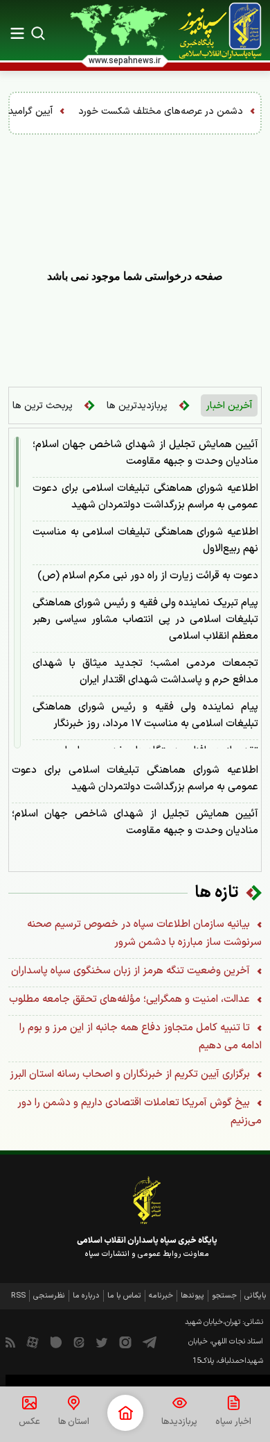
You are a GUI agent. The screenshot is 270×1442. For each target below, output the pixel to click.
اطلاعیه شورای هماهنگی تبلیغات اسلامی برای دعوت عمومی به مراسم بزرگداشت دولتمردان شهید (145, 496)
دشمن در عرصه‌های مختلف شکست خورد (182, 111)
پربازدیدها (179, 1422)
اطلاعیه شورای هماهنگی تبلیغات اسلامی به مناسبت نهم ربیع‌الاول (145, 540)
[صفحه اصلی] (125, 1413)
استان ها (73, 1422)
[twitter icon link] (102, 1342)
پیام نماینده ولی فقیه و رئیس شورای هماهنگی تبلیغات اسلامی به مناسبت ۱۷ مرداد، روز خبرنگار (145, 715)
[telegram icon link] (149, 1342)
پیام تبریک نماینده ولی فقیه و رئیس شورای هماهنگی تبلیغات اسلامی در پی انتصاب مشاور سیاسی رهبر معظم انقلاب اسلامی (145, 619)
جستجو (224, 1296)
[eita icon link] (78, 1342)
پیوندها (192, 1296)
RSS (18, 1296)
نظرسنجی (49, 1296)
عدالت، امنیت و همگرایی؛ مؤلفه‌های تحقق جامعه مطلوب (131, 999)
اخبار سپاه (233, 1422)
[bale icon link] (56, 1342)
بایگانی (255, 1296)
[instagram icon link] (125, 1342)
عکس (29, 1422)
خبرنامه (161, 1296)
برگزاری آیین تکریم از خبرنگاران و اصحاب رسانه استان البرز (131, 1074)
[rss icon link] (10, 1342)
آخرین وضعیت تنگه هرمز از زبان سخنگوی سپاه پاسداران (132, 971)
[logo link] (220, 30)
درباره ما (86, 1296)
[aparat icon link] (32, 1342)
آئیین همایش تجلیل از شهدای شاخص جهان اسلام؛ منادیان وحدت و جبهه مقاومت (145, 453)
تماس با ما (124, 1296)
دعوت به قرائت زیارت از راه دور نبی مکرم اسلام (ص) (147, 576)
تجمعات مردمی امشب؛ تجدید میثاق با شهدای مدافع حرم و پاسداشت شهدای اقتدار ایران (145, 671)
